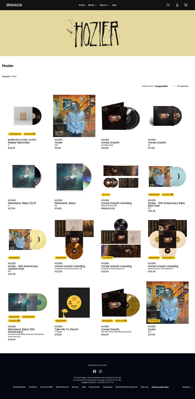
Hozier (32, 139)
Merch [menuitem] (103, 5)
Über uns (144, 387)
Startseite (6, 76)
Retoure (75, 387)
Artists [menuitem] (82, 5)
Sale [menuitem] (114, 5)
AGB (84, 387)
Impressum (107, 387)
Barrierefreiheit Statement (127, 387)
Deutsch (186, 387)
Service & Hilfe (46, 387)
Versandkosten (19, 387)
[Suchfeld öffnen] (168, 5)
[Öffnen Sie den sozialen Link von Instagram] (100, 371)
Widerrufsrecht (62, 387)
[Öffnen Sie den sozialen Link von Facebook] (95, 371)
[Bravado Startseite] (14, 4)
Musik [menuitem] (91, 5)
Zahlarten (33, 387)
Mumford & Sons (17, 139)
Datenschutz (94, 387)
